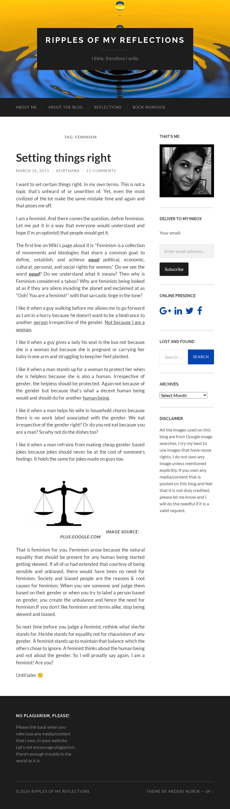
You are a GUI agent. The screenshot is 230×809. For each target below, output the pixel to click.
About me (26, 107)
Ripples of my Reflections (115, 40)
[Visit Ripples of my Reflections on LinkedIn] (178, 312)
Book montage (149, 107)
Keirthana (68, 170)
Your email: (170, 232)
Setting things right (63, 157)
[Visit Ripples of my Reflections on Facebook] (199, 312)
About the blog (65, 107)
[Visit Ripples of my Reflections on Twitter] (189, 312)
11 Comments (101, 170)
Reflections (107, 107)
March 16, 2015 (32, 170)
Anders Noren (184, 791)
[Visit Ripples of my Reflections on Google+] (165, 312)
